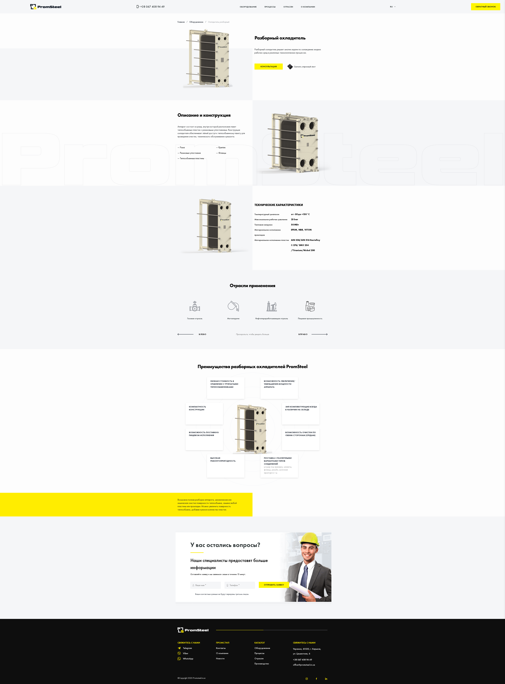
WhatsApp (188, 658)
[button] (192, 334)
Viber (185, 653)
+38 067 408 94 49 (152, 7)
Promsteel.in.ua (199, 678)
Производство (261, 663)
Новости (220, 658)
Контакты (221, 648)
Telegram (187, 648)
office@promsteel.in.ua (304, 664)
